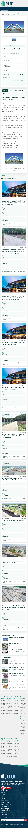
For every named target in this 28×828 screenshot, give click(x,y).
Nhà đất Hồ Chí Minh (9, 698)
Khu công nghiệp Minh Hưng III (16, 637)
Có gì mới (3, 794)
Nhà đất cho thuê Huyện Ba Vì (6, 711)
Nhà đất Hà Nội (3, 697)
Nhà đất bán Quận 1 (10, 713)
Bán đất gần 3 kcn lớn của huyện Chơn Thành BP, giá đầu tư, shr (13, 343)
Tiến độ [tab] (4, 93)
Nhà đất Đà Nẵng (22, 697)
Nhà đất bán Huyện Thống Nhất (6, 743)
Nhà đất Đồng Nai (4, 739)
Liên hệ (2, 796)
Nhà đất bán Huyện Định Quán (6, 747)
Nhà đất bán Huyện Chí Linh (12, 747)
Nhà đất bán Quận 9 (10, 703)
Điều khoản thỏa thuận (6, 804)
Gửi (25, 820)
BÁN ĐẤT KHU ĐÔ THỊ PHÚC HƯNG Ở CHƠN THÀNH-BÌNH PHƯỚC (13, 561)
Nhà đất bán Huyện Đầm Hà (18, 753)
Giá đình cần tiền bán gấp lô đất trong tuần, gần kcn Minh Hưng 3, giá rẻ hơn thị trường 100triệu (13, 202)
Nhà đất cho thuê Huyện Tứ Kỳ (12, 749)
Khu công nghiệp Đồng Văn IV (16, 679)
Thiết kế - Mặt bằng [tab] (19, 90)
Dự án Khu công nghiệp (15, 13)
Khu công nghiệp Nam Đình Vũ (16, 667)
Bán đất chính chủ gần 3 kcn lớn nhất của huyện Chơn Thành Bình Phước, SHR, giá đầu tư (13, 435)
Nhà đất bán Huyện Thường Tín (6, 701)
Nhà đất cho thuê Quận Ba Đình (6, 706)
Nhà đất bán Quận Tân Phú (12, 714)
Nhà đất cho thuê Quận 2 (11, 707)
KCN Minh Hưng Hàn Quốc (15, 649)
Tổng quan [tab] (5, 90)
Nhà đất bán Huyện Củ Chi (12, 709)
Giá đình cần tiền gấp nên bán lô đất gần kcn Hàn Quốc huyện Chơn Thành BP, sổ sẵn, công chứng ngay (13, 251)
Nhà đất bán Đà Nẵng (24, 704)
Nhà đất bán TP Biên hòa (5, 746)
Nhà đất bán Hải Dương (11, 743)
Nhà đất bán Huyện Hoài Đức (6, 713)
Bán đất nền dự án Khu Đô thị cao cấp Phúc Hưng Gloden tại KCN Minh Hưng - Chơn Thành (14, 607)
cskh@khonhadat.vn (19, 784)
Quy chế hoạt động (5, 802)
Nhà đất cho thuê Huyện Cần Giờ (13, 704)
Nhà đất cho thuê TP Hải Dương (13, 756)
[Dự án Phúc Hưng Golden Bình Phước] (14, 510)
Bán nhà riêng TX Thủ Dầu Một (18, 707)
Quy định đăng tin (4, 800)
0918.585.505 (5, 812)
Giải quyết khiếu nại (5, 808)
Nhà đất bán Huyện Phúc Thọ (6, 709)
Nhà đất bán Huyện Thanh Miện (13, 750)
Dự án (8, 13)
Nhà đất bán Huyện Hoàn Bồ (18, 750)
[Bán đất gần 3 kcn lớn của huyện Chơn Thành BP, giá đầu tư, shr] (14, 331)
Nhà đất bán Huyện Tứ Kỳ (11, 752)
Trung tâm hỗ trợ (4, 792)
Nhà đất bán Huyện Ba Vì (5, 707)
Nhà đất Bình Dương (15, 698)
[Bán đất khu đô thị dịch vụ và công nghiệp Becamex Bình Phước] (14, 468)
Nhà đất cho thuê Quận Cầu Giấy (7, 710)
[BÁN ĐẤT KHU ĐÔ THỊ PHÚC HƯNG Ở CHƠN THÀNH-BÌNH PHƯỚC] (14, 550)
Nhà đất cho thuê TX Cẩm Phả (18, 743)
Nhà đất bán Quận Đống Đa (6, 700)
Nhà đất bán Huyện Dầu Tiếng (18, 703)
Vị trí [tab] (11, 90)
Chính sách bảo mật (5, 806)
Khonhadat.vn (10, 824)
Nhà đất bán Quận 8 (10, 710)
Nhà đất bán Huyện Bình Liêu (18, 746)
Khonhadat (3, 13)
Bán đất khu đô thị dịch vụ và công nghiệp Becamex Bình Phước (12, 479)
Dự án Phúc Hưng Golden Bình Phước (13, 520)
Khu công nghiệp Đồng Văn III (16, 673)
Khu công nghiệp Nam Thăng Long (17, 684)
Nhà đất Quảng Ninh (15, 740)
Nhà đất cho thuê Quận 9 (11, 706)
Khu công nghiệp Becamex (15, 643)
